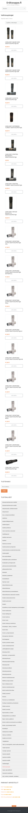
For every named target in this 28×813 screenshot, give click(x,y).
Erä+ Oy (3, 787)
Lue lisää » (14, 50)
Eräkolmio (3, 792)
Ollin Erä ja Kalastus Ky (7, 797)
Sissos (2, 794)
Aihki (2, 789)
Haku (4, 491)
